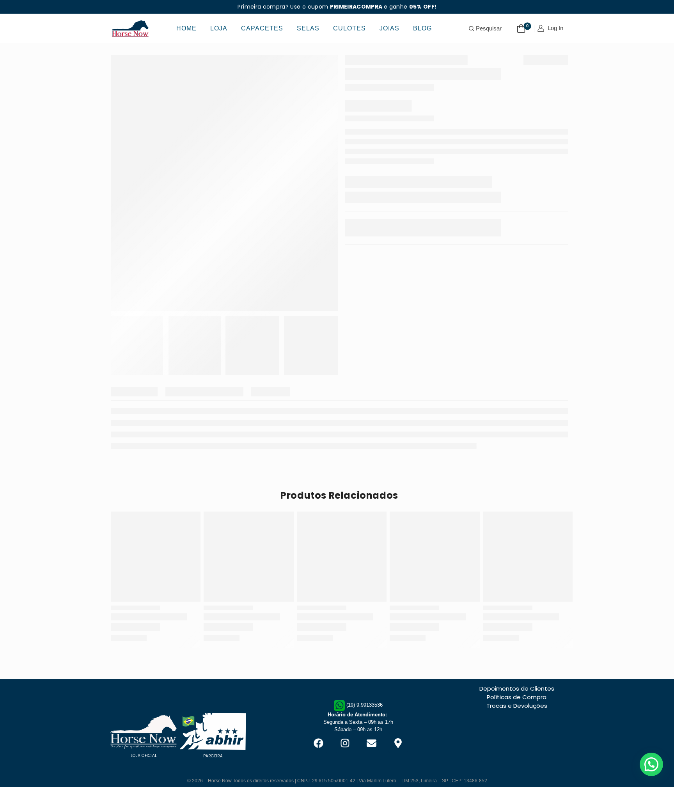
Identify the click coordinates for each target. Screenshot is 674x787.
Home (186, 28)
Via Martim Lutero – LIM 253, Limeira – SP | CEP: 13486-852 (423, 760)
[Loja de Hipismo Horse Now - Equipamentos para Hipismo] (130, 28)
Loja (218, 28)
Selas (308, 28)
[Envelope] (371, 733)
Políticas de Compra (516, 704)
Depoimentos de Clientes (516, 695)
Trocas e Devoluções (516, 712)
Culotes (349, 28)
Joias (389, 28)
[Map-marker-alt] (398, 733)
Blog (422, 28)
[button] (651, 764)
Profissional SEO (337, 774)
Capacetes (262, 28)
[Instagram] (345, 733)
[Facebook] (318, 733)
